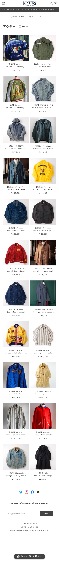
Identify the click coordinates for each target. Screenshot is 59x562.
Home (5, 17)
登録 (46, 513)
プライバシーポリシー (29, 524)
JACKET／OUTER (18, 17)
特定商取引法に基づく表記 (29, 527)
